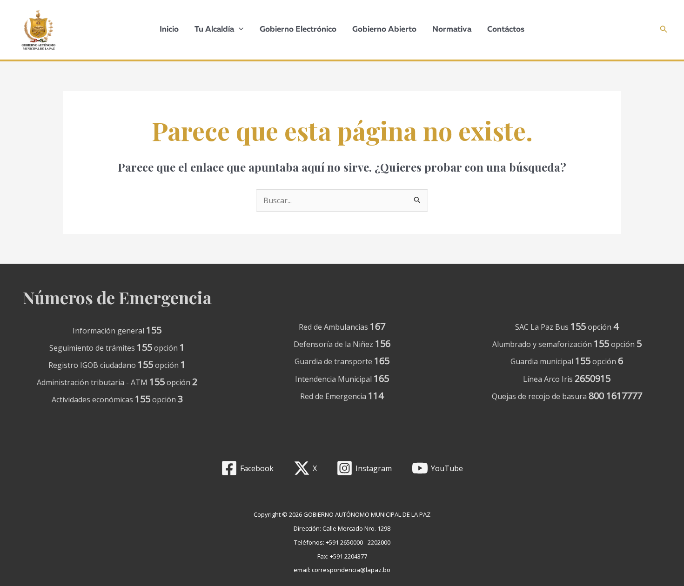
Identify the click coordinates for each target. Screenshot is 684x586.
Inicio (169, 29)
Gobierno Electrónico (298, 29)
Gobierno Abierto (384, 29)
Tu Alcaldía (214, 29)
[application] (238, 30)
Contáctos (505, 29)
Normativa (451, 29)
